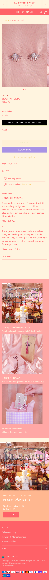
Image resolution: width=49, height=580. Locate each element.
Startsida (5, 20)
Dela (7, 171)
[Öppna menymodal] (3, 12)
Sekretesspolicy (9, 532)
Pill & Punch (7, 102)
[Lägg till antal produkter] (11, 134)
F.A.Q (5, 527)
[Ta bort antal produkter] (4, 134)
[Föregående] (3, 4)
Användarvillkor (9, 541)
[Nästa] (45, 4)
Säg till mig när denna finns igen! (24, 122)
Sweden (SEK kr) (11, 556)
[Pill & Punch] (24, 11)
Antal (4, 129)
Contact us (26, 184)
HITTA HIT (11, 515)
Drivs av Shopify (8, 565)
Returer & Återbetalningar (14, 536)
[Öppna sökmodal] (41, 12)
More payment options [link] (24, 157)
